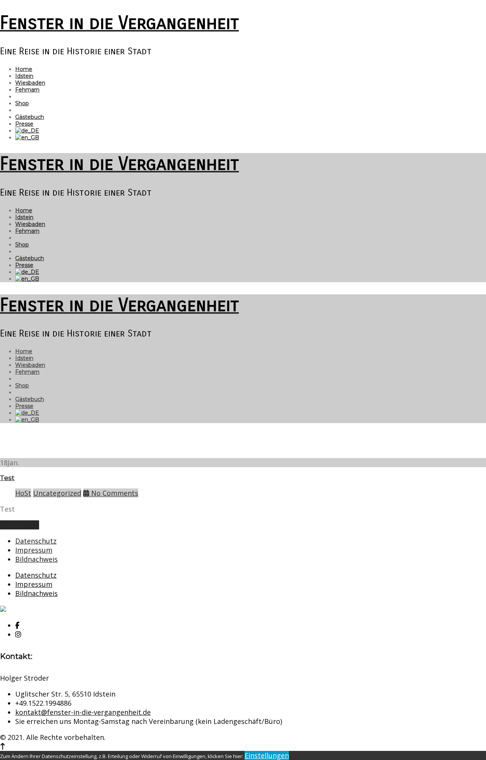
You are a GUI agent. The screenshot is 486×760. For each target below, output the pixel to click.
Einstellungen (267, 755)
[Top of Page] (2, 746)
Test (7, 478)
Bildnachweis (36, 559)
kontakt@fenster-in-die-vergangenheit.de (83, 712)
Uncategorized (57, 493)
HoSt (23, 493)
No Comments (113, 493)
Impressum (33, 550)
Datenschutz (36, 540)
